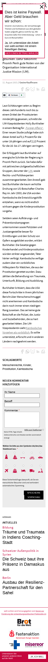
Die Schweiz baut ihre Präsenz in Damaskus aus (23, 564)
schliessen (42, 7)
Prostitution (9, 369)
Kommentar (11, 410)
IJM (30, 171)
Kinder (27, 365)
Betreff (8, 401)
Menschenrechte (12, 365)
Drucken (43, 89)
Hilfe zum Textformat (33, 430)
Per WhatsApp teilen (27, 89)
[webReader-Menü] (4, 95)
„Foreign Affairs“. (34, 128)
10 (41, 470)
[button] (14, 95)
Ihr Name (9, 392)
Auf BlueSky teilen (32, 89)
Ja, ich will (37, 656)
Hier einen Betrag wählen (21, 53)
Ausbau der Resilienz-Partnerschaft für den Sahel (23, 588)
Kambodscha (25, 369)
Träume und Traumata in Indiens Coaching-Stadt (23, 537)
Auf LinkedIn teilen (37, 89)
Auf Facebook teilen (22, 89)
